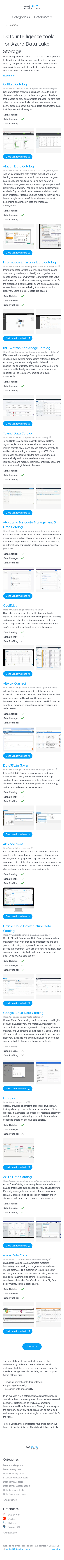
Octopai (9, 1098)
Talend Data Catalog (18, 433)
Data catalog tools (12, 1469)
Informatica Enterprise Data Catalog (29, 262)
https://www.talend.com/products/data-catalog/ (26, 437)
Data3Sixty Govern (16, 765)
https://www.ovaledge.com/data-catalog (22, 609)
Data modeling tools (13, 1465)
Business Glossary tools (15, 1477)
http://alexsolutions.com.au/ (17, 848)
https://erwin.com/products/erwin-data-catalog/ (26, 1259)
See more (32, 1346)
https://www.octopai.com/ (15, 1102)
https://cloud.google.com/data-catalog (22, 1017)
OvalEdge (10, 606)
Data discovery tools (13, 1490)
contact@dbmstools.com (18, 1549)
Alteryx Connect (14, 683)
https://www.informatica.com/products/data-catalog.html (30, 266)
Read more (8, 75)
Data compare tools (13, 1481)
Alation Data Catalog (18, 166)
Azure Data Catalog (17, 1177)
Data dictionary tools (13, 1473)
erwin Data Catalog (17, 1255)
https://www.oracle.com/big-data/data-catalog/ (26, 935)
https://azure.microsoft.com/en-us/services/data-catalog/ (31, 1181)
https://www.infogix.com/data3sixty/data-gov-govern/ (29, 769)
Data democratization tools (16, 1485)
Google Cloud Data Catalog (23, 1013)
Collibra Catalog (15, 84)
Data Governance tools (15, 1494)
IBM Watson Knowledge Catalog (26, 348)
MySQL (11, 1523)
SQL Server (13, 1514)
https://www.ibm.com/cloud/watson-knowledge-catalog (30, 352)
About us (56, 1549)
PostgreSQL (13, 1527)
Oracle (11, 1519)
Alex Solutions (13, 844)
